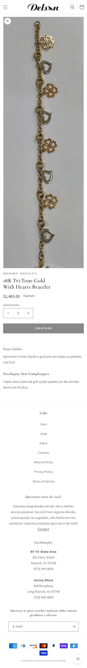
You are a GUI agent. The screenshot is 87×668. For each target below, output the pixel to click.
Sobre (43, 443)
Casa (43, 424)
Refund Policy (43, 462)
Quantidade (11, 305)
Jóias (43, 434)
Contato (43, 453)
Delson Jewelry (34, 660)
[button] (5, 7)
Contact (43, 529)
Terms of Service (44, 481)
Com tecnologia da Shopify (54, 660)
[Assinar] (73, 626)
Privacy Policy (43, 472)
